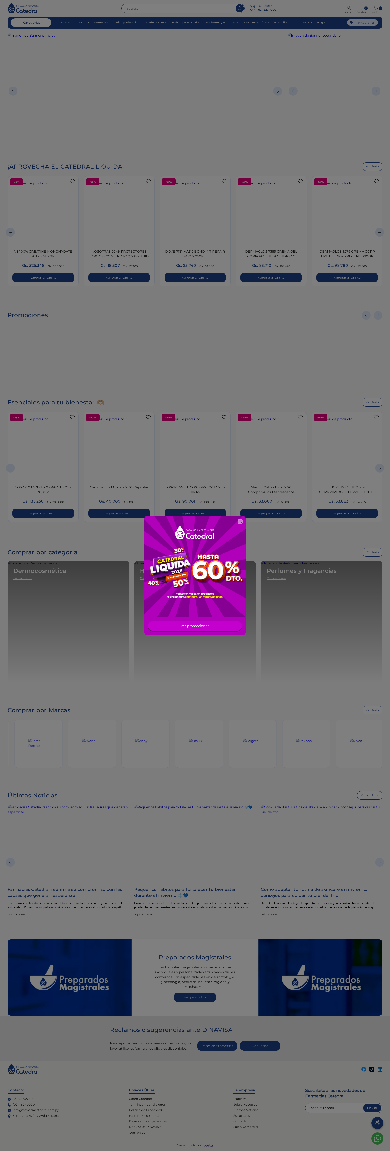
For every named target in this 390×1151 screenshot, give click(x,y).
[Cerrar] (240, 521)
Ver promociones (195, 626)
